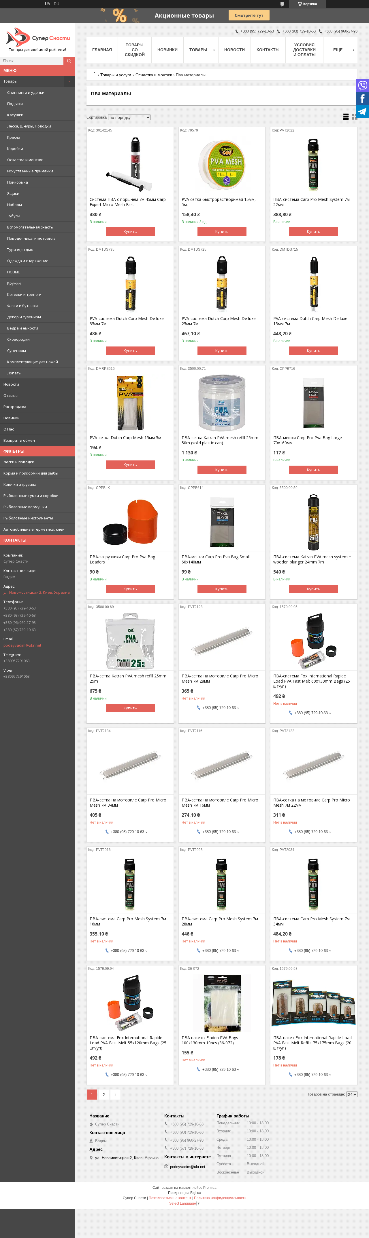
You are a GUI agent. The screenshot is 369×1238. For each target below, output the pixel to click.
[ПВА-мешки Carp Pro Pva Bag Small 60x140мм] (222, 522)
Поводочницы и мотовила (31, 238)
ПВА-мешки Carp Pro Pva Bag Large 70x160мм (307, 440)
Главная (102, 49)
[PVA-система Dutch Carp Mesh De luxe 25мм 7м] (222, 284)
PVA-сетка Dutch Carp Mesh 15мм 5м (125, 437)
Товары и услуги (115, 75)
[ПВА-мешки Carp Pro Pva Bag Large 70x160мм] (313, 403)
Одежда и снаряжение (27, 260)
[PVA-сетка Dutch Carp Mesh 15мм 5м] (130, 403)
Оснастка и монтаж (25, 159)
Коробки (15, 148)
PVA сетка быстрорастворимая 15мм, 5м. (219, 202)
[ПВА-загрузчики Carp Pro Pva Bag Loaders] (130, 522)
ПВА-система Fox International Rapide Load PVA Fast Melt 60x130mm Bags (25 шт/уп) (311, 681)
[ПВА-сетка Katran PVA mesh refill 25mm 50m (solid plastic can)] (222, 403)
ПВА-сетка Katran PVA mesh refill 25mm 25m (128, 678)
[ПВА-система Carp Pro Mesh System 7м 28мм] (222, 884)
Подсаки (15, 103)
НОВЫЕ (13, 272)
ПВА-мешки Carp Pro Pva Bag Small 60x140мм (216, 559)
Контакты (268, 49)
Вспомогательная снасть (30, 227)
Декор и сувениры (24, 316)
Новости (11, 384)
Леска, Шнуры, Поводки (29, 126)
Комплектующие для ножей (32, 361)
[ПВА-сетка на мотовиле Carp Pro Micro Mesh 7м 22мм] (313, 765)
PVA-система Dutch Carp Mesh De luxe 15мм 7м (310, 321)
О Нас (8, 429)
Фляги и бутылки (22, 305)
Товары (10, 81)
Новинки (11, 417)
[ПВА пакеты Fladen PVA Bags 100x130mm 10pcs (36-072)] (222, 1003)
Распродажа (14, 406)
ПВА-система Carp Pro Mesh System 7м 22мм (311, 202)
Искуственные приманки (30, 171)
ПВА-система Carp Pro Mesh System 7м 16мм (128, 921)
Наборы (14, 204)
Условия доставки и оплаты (304, 50)
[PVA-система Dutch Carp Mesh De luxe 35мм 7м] (130, 284)
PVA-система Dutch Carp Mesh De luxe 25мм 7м (219, 321)
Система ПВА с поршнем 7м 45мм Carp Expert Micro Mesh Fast (128, 202)
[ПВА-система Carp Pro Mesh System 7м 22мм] (313, 165)
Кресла (13, 137)
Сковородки (18, 339)
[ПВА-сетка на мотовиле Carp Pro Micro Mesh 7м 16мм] (222, 765)
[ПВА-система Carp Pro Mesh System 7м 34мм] (313, 884)
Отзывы (10, 395)
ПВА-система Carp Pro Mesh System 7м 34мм (311, 921)
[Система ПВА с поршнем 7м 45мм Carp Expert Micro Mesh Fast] (130, 165)
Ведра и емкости (22, 328)
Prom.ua (209, 1188)
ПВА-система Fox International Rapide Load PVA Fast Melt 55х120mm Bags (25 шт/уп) (128, 1043)
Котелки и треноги (24, 294)
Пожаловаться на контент (170, 1198)
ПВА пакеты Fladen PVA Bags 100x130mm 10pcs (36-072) (210, 1040)
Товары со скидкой (135, 50)
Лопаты (14, 373)
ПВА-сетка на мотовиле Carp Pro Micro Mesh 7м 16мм (220, 802)
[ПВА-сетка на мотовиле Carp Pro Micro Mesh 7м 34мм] (130, 765)
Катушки (15, 114)
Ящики (13, 193)
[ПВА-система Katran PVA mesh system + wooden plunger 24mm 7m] (313, 522)
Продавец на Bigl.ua (184, 1193)
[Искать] (69, 61)
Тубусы (13, 215)
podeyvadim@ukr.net (22, 645)
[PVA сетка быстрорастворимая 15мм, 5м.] (222, 165)
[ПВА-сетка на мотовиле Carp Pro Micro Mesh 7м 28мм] (222, 641)
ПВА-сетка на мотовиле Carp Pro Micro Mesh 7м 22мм (311, 802)
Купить (130, 231)
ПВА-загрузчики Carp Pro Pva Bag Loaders (122, 559)
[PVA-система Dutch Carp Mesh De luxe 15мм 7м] (313, 284)
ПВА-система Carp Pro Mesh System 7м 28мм (220, 921)
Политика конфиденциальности (220, 1198)
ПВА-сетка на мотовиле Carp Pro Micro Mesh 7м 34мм (128, 802)
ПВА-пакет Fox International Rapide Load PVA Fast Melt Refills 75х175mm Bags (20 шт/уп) (312, 1043)
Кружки (14, 283)
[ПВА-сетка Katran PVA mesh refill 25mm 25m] (130, 641)
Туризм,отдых (20, 249)
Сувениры (16, 350)
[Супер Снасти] (37, 37)
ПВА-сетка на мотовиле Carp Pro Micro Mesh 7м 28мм (220, 678)
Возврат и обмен (19, 440)
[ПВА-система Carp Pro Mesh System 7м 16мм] (130, 884)
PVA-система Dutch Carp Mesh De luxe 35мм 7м (127, 321)
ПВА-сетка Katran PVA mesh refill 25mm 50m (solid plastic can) (220, 440)
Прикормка (17, 182)
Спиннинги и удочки (25, 92)
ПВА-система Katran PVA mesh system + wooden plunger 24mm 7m (312, 559)
